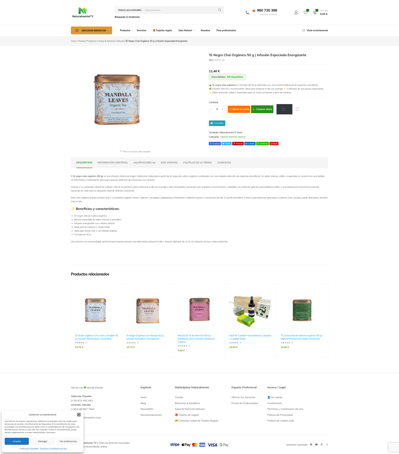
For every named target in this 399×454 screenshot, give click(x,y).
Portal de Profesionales (244, 403)
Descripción (84, 162)
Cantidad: (213, 102)
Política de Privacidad (29, 448)
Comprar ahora (263, 109)
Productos (125, 30)
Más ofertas (169, 162)
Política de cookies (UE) (280, 420)
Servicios (141, 30)
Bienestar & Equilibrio (187, 403)
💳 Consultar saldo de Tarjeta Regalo (196, 420)
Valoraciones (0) (144, 162)
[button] (78, 414)
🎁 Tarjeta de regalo (187, 414)
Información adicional (113, 162)
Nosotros (205, 30)
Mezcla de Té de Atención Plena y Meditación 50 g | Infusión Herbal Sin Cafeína (196, 338)
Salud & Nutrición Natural (232, 136)
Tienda (179, 397)
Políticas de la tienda (197, 162)
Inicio (144, 397)
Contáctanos (274, 403)
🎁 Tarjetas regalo (162, 30)
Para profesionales (226, 30)
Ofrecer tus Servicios (243, 397)
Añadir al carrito (240, 109)
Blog (143, 403)
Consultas (224, 162)
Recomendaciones (151, 414)
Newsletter (147, 408)
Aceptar (17, 441)
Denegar (42, 441)
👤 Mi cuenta (274, 397)
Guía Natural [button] (185, 30)
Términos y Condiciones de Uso (53, 448)
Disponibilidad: (218, 77)
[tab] (84, 163)
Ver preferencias (68, 441)
